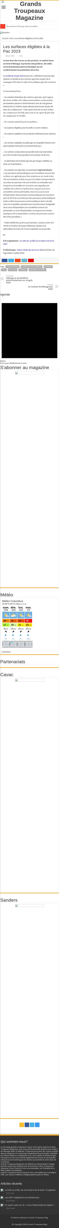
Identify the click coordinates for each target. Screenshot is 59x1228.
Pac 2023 (12, 270)
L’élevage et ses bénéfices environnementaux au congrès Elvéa (19, 279)
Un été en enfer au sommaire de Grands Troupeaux (30, 1190)
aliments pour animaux (31, 267)
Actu (11, 38)
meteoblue (6, 652)
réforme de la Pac (37, 270)
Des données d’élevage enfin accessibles (22, 26)
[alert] (29, 330)
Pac (4, 270)
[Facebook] (27, 1125)
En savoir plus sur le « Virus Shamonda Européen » (30, 1205)
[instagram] (37, 1125)
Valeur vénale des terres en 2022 (30, 250)
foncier (48, 267)
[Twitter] (32, 1125)
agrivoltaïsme (12, 267)
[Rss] (21, 1125)
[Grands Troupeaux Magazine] (29, 10)
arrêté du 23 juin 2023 (15, 76)
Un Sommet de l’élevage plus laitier (40, 287)
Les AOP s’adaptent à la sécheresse (22, 1197)
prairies (23, 270)
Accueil (5, 38)
